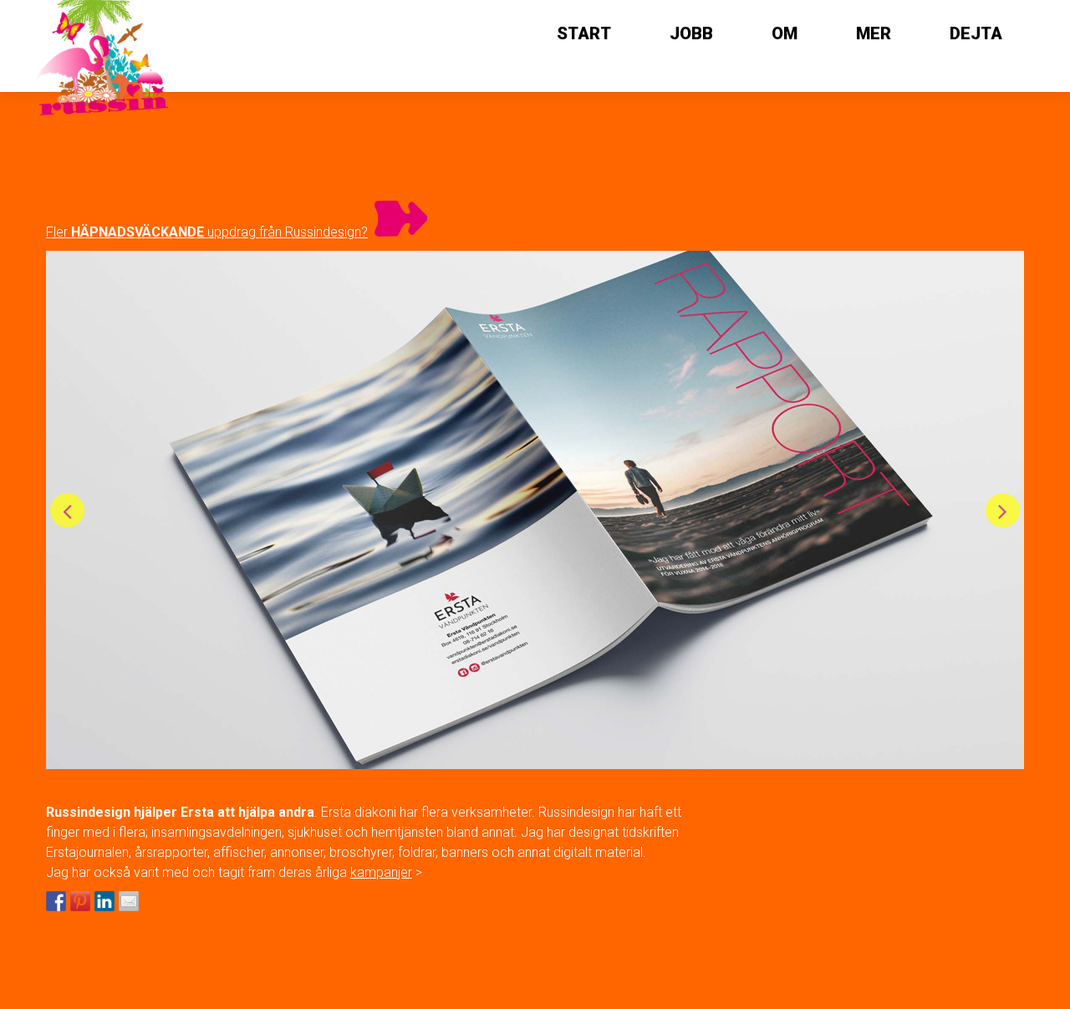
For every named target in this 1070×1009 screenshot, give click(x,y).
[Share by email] (129, 901)
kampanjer (381, 872)
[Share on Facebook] (56, 901)
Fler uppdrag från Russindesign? (207, 232)
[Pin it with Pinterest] (80, 901)
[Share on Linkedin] (104, 901)
